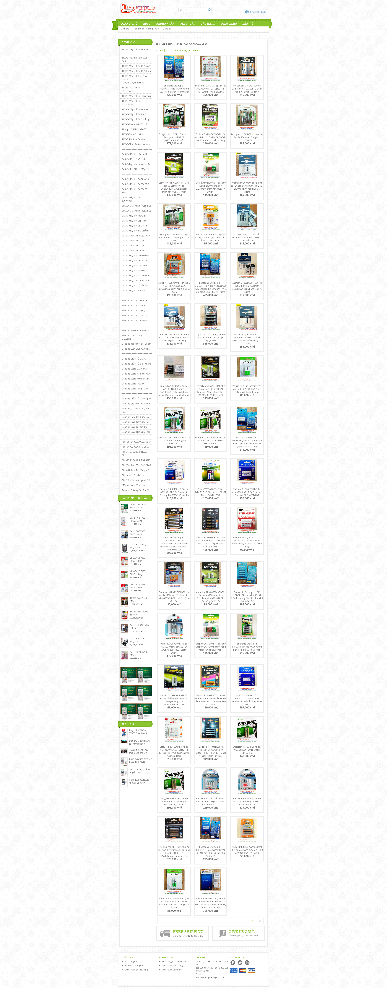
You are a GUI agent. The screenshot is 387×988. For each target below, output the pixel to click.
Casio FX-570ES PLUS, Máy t (137, 519)
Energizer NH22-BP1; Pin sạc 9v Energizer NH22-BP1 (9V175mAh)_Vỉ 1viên (174, 137)
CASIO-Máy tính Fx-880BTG (135, 184)
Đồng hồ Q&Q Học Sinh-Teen (136, 431)
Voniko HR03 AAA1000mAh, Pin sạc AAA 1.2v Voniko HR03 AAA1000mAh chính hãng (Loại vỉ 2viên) (174, 903)
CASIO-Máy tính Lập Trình (134, 220)
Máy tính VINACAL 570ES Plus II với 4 (138, 732)
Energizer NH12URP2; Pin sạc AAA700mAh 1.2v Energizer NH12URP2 (247, 749)
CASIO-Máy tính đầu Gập (134, 270)
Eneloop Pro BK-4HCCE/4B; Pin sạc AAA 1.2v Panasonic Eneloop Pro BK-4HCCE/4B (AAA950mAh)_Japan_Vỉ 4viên (174, 851)
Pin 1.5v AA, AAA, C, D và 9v (135, 446)
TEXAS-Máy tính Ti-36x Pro (135, 114)
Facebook (233, 962)
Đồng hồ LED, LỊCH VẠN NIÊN (136, 348)
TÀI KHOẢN (187, 24)
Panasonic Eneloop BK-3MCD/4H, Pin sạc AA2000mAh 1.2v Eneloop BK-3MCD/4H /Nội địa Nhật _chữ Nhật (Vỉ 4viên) (210, 287)
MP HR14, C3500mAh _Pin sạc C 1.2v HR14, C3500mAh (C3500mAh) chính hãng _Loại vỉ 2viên (174, 287)
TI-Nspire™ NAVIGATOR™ (134, 129)
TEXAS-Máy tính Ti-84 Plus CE (136, 66)
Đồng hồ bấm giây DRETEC (135, 300)
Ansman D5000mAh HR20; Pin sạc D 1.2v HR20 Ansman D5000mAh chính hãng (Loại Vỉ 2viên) (247, 287)
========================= (137, 149)
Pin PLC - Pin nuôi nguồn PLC (136, 480)
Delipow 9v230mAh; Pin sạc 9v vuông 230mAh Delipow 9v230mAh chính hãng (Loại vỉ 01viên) (211, 187)
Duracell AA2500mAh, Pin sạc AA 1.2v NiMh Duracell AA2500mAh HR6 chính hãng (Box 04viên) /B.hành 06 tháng (174, 390)
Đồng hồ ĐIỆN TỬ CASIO (134, 358)
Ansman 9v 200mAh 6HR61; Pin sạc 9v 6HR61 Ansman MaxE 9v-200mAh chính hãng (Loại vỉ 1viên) (247, 187)
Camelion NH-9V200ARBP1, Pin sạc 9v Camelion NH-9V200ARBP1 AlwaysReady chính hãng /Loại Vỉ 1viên (174, 187)
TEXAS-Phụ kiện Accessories (136, 144)
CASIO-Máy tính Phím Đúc (134, 260)
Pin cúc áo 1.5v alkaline (133, 475)
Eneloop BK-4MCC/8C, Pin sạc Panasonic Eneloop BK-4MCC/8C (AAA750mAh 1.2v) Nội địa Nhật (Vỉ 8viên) (210, 903)
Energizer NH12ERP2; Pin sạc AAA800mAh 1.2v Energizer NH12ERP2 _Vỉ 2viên (174, 801)
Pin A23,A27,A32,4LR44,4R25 (136, 460)
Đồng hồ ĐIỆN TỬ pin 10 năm (136, 363)
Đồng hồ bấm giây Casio (134, 305)
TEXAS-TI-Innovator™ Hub (134, 124)
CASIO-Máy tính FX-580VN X (135, 179)
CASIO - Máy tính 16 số (133, 250)
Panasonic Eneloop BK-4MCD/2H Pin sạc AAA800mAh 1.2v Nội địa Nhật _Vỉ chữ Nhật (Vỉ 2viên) (210, 851)
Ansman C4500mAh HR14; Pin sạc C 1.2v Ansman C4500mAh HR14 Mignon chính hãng (174, 337)
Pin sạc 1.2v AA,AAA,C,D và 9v (136, 441)
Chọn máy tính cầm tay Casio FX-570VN (140, 760)
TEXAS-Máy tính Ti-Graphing (135, 119)
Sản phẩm (167, 43)
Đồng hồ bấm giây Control (134, 315)
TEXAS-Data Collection (133, 134)
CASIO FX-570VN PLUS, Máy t (138, 506)
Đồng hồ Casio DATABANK (135, 368)
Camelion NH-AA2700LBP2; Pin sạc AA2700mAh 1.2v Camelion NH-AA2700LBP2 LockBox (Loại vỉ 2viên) (174, 597)
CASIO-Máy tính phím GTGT (135, 255)
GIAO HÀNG (229, 24)
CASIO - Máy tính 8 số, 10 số (136, 235)
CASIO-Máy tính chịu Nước (135, 265)
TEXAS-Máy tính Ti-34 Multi (135, 109)
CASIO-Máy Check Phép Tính (136, 280)
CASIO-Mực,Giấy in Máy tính (135, 169)
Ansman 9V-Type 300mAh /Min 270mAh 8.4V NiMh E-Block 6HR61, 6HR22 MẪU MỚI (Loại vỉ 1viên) (247, 339)
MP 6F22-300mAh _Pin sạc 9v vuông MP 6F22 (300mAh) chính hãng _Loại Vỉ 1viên (210, 237)
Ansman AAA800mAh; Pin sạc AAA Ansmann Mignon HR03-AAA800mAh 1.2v (247, 801)
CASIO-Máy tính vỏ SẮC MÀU (136, 285)
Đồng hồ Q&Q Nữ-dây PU (134, 426)
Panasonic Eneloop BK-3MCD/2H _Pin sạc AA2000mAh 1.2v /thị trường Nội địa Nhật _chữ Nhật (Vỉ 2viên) (247, 442)
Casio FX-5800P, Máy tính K (138, 546)
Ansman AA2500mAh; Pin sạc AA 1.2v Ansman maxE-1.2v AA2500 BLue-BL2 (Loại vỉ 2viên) (174, 648)
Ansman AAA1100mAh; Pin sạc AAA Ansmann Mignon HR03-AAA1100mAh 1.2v (210, 801)
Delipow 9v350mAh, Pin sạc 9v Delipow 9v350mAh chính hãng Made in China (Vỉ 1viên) (210, 646)
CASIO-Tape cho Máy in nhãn (136, 164)
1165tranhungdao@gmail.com (210, 977)
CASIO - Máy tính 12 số (133, 240)
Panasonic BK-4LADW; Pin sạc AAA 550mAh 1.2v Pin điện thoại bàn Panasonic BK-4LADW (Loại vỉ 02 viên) (210, 700)
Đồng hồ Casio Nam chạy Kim (136, 373)
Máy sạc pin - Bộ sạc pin (134, 485)
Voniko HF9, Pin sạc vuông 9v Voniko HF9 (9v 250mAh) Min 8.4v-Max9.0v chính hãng (247, 388)
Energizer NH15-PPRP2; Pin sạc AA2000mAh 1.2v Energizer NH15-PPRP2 (210, 440)
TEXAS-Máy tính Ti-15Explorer (136, 95)
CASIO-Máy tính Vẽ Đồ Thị (134, 225)
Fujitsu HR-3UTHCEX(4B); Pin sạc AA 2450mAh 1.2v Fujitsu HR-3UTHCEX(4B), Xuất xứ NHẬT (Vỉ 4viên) (210, 542)
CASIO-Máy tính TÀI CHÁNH (135, 230)
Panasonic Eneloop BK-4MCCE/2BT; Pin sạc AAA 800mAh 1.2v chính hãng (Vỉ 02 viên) (247, 700)
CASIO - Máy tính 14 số (133, 245)
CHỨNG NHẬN (165, 24)
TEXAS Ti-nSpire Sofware (134, 139)
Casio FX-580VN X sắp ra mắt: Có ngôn (140, 781)
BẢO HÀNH (208, 24)
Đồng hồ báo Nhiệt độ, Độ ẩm (136, 343)
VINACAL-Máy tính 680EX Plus (136, 210)
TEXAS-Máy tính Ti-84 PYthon (136, 71)
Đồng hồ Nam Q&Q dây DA (135, 416)
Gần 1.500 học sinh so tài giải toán (140, 771)
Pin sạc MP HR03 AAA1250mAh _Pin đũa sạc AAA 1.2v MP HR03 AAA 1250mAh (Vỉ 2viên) (247, 849)
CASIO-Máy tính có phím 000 (136, 275)
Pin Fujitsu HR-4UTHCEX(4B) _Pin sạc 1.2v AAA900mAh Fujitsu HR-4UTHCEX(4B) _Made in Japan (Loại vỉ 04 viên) (210, 751)
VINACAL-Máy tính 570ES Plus (136, 205)
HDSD (146, 24)
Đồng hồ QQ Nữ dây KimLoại (136, 403)
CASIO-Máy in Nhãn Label (134, 159)
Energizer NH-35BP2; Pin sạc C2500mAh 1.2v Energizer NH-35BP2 (174, 237)
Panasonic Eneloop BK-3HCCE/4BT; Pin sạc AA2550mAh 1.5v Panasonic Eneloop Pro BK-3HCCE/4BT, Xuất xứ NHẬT (174, 543)
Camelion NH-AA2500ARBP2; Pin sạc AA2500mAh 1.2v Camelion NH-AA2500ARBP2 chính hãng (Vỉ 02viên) (210, 597)
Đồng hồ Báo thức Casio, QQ (136, 330)
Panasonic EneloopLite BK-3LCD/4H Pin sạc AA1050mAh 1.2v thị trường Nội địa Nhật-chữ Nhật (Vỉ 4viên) (247, 597)
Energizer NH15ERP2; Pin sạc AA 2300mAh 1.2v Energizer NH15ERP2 (174, 440)
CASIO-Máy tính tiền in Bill (134, 154)
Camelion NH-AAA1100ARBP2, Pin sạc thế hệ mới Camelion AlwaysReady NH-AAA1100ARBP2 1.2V (174, 700)
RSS (247, 962)
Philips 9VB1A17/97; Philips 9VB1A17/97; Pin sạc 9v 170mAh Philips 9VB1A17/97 (210, 492)
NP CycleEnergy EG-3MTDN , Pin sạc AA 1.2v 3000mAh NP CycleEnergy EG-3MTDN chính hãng (247, 542)
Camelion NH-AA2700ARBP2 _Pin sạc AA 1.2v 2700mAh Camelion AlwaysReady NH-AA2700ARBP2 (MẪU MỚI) (211, 390)
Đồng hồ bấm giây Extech (134, 320)
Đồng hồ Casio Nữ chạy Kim (135, 378)
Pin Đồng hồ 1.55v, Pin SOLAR (136, 465)
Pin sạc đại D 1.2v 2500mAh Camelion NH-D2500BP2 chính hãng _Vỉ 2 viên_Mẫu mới (247, 88)
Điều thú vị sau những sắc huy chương (139, 742)
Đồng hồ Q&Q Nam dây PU (135, 421)
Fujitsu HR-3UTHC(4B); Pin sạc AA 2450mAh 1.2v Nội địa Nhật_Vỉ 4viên (210, 337)
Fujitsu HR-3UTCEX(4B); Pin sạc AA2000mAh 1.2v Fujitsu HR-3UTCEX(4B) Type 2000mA (210, 88)
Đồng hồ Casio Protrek (133, 383)
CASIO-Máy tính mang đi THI (136, 215)
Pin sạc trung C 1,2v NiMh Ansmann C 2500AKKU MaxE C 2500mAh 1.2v (247, 237)
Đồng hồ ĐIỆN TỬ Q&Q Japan (136, 398)
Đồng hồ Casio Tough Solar (135, 388)
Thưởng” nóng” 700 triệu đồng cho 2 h (138, 751)
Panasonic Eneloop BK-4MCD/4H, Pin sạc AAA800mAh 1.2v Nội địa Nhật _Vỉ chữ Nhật (174, 88)
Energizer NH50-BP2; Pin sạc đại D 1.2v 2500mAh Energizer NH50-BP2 (247, 137)
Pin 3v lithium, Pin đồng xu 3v (136, 470)
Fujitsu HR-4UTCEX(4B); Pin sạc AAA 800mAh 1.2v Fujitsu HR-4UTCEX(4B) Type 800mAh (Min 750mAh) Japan (174, 751)
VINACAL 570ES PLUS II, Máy (137, 559)
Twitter (240, 962)
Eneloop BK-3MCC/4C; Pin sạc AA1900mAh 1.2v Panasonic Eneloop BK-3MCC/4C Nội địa (174, 492)
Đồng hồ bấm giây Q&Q (133, 310)
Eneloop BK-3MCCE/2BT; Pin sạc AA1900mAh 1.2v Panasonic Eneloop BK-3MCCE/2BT (247, 492)
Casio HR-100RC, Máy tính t (138, 640)
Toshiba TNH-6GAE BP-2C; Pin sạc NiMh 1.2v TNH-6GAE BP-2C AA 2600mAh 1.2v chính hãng (210, 137)
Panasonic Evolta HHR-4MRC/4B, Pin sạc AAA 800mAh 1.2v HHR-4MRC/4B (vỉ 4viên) (246, 646)
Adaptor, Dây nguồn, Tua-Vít (136, 490)
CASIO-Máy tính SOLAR (133, 290)
